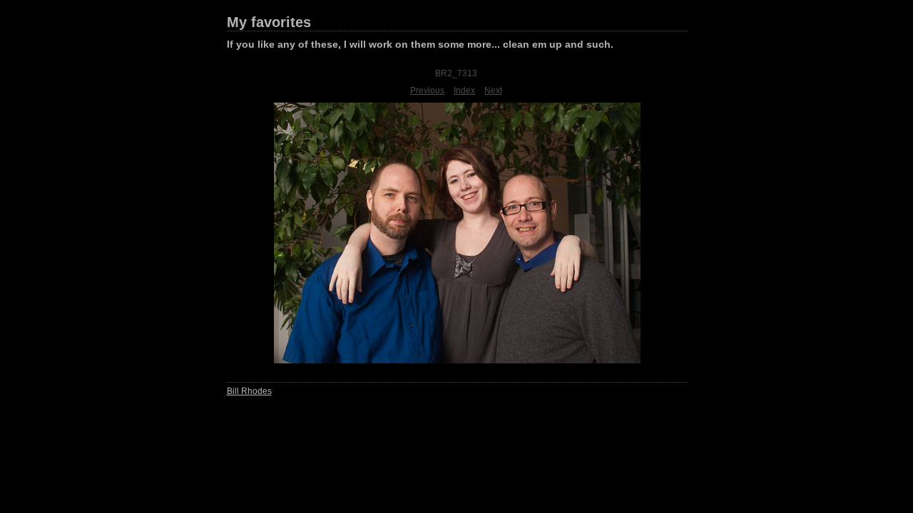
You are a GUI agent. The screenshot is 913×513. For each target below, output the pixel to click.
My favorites (269, 22)
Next (493, 90)
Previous (427, 90)
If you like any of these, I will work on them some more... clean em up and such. (420, 44)
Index (464, 90)
